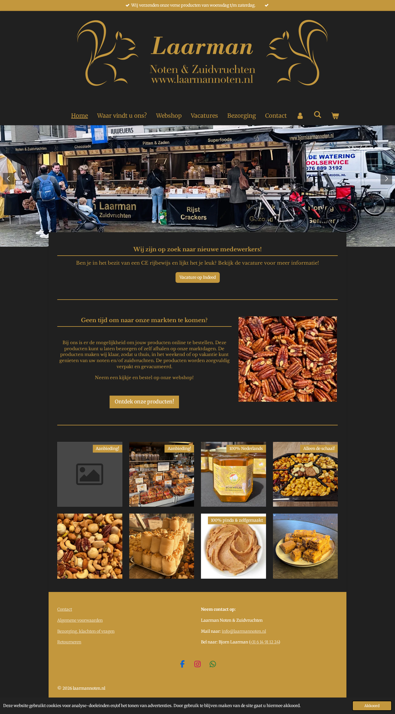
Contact (64, 609)
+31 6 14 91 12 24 (264, 642)
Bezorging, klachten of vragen (86, 631)
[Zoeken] (317, 114)
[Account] (300, 115)
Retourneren (69, 642)
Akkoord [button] (372, 706)
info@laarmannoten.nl (244, 631)
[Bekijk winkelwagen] (335, 115)
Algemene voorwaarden (80, 620)
